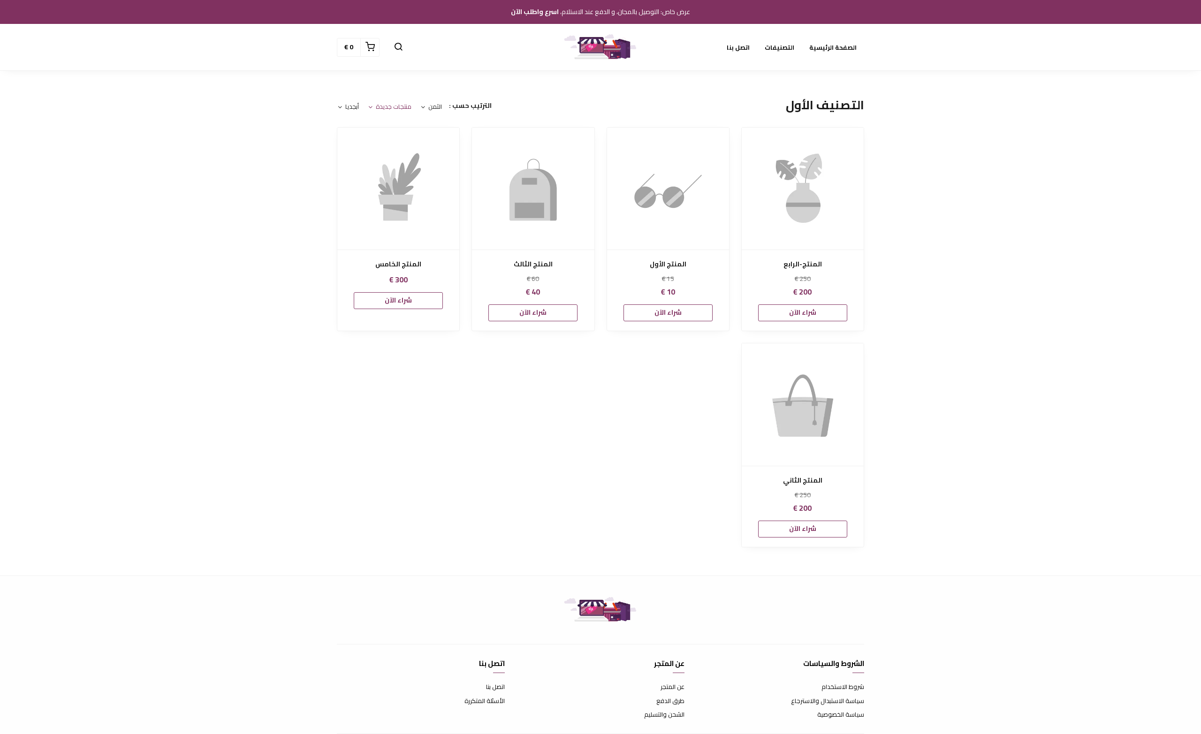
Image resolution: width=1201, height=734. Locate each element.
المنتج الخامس (398, 264)
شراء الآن (802, 312)
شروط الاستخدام (842, 687)
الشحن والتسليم (664, 714)
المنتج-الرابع (802, 264)
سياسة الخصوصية (840, 714)
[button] (398, 47)
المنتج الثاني (802, 480)
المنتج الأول (668, 264)
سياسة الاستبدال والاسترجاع (827, 701)
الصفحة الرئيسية (833, 47)
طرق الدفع (670, 701)
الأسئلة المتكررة (484, 701)
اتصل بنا (738, 47)
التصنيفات (779, 47)
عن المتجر (672, 687)
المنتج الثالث (533, 264)
